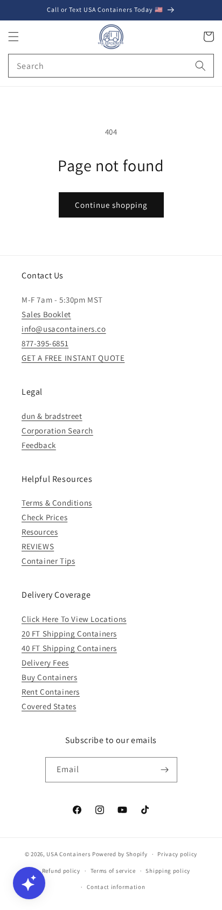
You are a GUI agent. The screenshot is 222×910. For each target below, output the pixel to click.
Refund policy (61, 870)
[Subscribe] (165, 769)
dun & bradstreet (52, 416)
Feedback (39, 445)
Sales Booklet (46, 314)
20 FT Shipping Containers (69, 633)
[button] (13, 36)
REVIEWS (38, 546)
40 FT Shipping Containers (69, 648)
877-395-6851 (45, 343)
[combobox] (111, 66)
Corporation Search (57, 430)
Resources (40, 532)
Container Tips (48, 561)
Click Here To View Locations (74, 619)
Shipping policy (167, 870)
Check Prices (44, 517)
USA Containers (69, 854)
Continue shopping (111, 205)
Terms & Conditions (57, 503)
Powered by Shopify (120, 854)
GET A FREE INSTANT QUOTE (73, 358)
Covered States (49, 706)
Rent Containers (51, 692)
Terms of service (113, 870)
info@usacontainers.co (64, 329)
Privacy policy (177, 854)
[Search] (200, 65)
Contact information (116, 887)
